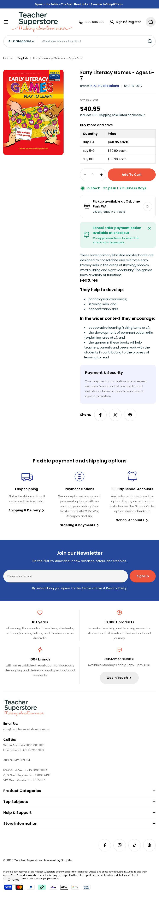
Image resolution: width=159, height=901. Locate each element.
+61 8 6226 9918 (33, 750)
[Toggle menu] (5, 21)
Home (8, 58)
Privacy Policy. (116, 588)
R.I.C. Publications (104, 86)
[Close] (149, 228)
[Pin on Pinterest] (130, 415)
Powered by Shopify (58, 860)
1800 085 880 (35, 745)
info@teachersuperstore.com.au (26, 729)
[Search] (149, 41)
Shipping (105, 115)
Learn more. (117, 242)
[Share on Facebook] (100, 415)
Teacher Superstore (28, 860)
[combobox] (79, 41)
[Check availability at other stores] (147, 206)
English (23, 58)
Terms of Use (92, 588)
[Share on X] (115, 415)
